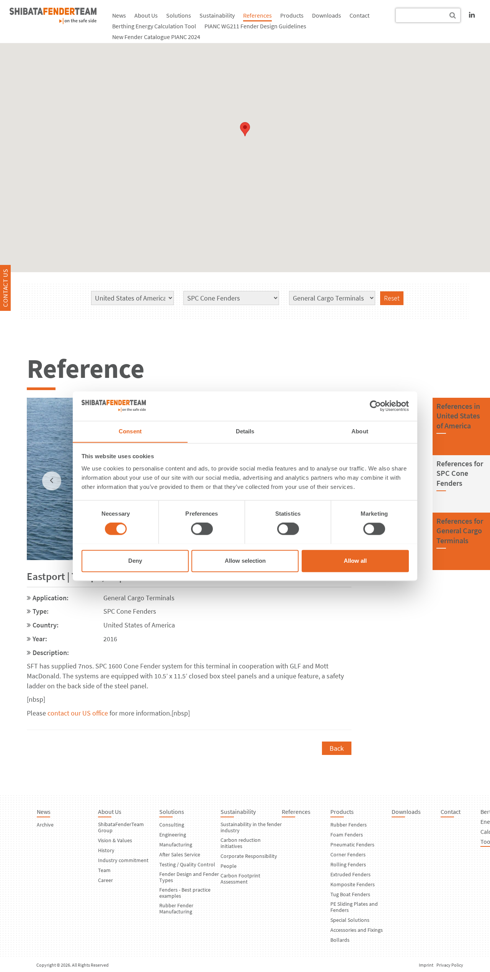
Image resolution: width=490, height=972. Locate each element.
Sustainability (217, 15)
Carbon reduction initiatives (240, 843)
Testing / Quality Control (187, 864)
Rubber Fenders (348, 825)
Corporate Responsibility (248, 856)
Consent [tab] (130, 431)
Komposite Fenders (352, 884)
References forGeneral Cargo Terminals (459, 530)
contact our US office (77, 713)
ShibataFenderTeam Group (121, 827)
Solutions (178, 15)
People (228, 866)
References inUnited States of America (458, 415)
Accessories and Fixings (356, 930)
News (119, 15)
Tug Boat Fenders (350, 894)
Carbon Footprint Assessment (240, 878)
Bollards (340, 940)
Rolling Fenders (348, 864)
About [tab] (359, 431)
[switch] (202, 529)
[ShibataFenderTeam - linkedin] (472, 14)
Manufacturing (175, 844)
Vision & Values (115, 840)
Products (292, 15)
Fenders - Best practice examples (185, 893)
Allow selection (245, 560)
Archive (45, 825)
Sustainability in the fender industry (251, 827)
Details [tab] (245, 431)
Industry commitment (123, 860)
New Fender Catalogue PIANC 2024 (156, 37)
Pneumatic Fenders (352, 844)
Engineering (172, 835)
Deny (135, 560)
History (106, 850)
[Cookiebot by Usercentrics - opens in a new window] (375, 406)
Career (105, 880)
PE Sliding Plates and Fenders (354, 907)
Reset (392, 298)
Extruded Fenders (350, 874)
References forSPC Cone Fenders (459, 473)
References (257, 15)
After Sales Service (179, 854)
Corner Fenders (348, 854)
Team (104, 870)
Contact (359, 15)
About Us (146, 15)
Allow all (355, 560)
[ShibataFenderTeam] (53, 21)
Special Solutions (349, 920)
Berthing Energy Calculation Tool (154, 26)
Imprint (426, 965)
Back (337, 748)
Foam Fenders (346, 835)
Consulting (171, 825)
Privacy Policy (449, 965)
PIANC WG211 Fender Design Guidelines (255, 26)
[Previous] (51, 480)
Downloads (326, 15)
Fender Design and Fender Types (189, 877)
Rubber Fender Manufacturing (176, 908)
